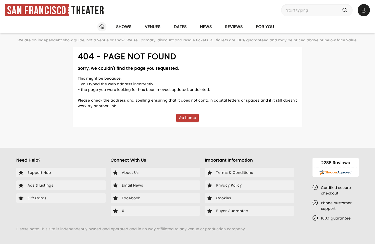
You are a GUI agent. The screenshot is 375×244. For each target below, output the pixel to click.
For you (265, 27)
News (206, 27)
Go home (187, 117)
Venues (153, 27)
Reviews (234, 27)
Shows (123, 27)
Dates (180, 27)
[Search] (346, 10)
